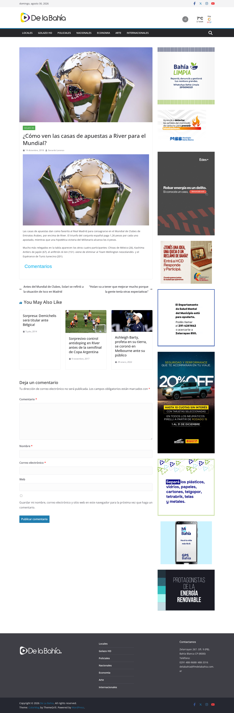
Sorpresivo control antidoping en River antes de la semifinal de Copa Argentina (85, 345)
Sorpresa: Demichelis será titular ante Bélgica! (39, 320)
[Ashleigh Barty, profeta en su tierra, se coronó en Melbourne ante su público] (132, 312)
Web (22, 479)
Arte (118, 32)
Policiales (64, 32)
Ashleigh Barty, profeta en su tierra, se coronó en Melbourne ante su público (131, 346)
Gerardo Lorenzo (56, 150)
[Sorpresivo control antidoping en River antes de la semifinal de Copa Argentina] (85, 312)
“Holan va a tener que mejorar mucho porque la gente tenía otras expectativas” (118, 289)
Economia (103, 32)
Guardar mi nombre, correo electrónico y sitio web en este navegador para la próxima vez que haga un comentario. (85, 505)
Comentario (28, 399)
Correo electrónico (32, 463)
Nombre (26, 446)
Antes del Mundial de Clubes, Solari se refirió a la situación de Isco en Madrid (53, 289)
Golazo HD (45, 32)
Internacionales (138, 32)
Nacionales (83, 32)
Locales (27, 32)
